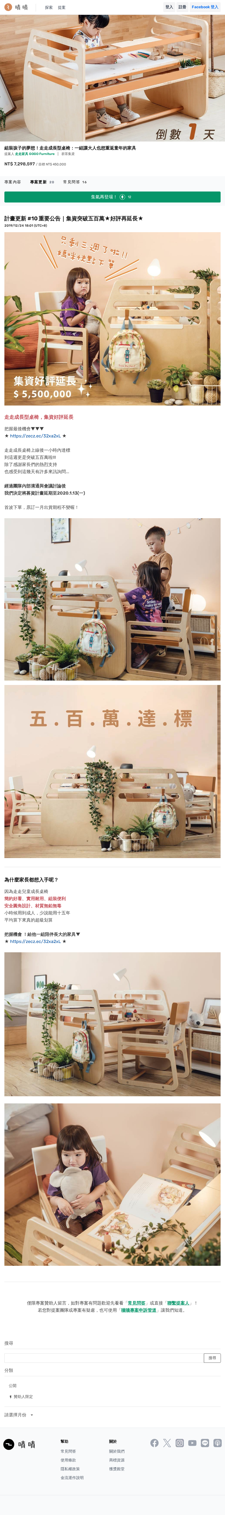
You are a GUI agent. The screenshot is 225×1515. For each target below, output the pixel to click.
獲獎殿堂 (117, 1469)
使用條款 (68, 1460)
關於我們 (117, 1451)
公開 (12, 1385)
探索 (49, 7)
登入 (169, 7)
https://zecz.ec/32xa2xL (35, 436)
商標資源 (117, 1460)
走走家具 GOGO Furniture (35, 154)
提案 (62, 7)
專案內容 (12, 182)
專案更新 (42, 182)
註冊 (182, 7)
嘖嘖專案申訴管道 (138, 1310)
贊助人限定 (21, 1396)
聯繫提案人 (178, 1303)
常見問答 (75, 182)
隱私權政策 (70, 1469)
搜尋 (8, 1343)
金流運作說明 (72, 1477)
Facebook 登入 (205, 7)
